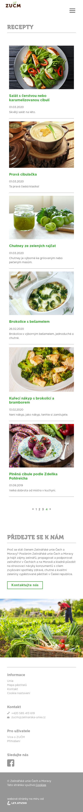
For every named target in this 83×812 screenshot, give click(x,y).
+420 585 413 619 (23, 713)
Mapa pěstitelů (17, 685)
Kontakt (12, 689)
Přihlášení (13, 741)
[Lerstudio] (41, 803)
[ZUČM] (13, 6)
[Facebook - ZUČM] (10, 763)
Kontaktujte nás (25, 585)
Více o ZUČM (16, 737)
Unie (10, 681)
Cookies (41, 785)
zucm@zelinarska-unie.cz (28, 717)
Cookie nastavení (18, 693)
